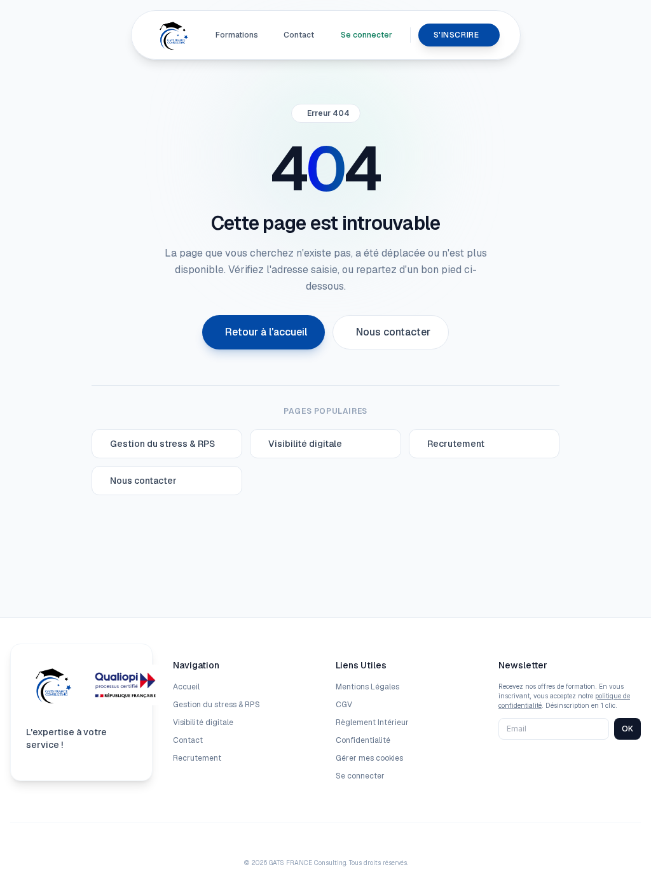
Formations (237, 35)
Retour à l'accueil (266, 332)
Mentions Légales (367, 687)
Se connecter (366, 35)
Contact (299, 35)
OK (627, 728)
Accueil (186, 687)
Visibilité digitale (203, 722)
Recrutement (197, 758)
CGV (344, 705)
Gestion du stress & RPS (216, 705)
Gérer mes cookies (369, 758)
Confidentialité (363, 740)
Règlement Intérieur (372, 722)
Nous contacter (393, 332)
